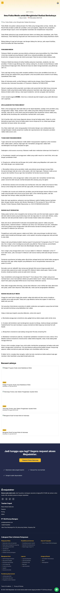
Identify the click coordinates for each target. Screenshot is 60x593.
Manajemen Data (6, 556)
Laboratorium (5, 548)
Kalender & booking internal (28, 545)
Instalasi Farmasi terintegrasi (9, 552)
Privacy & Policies (18, 586)
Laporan (23, 556)
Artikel (2, 514)
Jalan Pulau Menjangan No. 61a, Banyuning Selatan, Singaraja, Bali (18, 527)
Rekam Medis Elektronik (7, 506)
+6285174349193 (5, 524)
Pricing (3, 511)
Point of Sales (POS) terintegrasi (49, 543)
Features (3, 509)
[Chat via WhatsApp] (56, 589)
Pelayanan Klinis (5, 540)
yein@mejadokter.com (7, 522)
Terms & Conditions (6, 586)
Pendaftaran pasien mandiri (28, 543)
